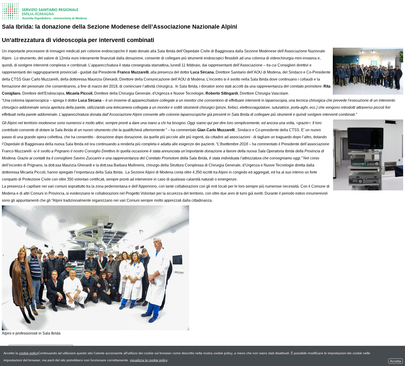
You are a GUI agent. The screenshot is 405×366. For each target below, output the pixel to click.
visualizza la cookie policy (149, 360)
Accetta (395, 361)
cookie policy (28, 353)
